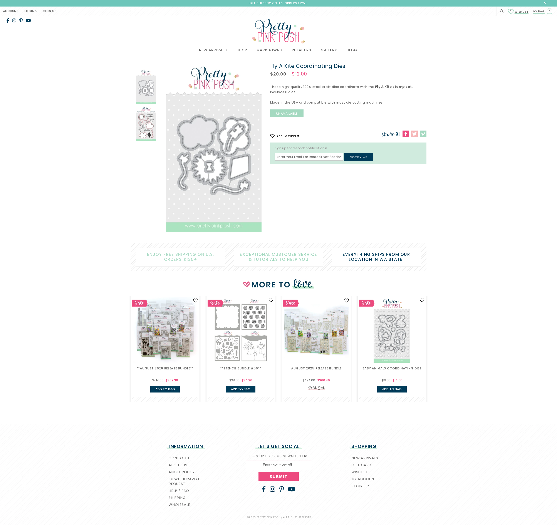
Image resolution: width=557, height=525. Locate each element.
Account (10, 11)
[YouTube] (28, 20)
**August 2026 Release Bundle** (165, 368)
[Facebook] (8, 20)
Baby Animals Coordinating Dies (391, 368)
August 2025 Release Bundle (316, 368)
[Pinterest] (21, 20)
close (545, 3)
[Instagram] (14, 20)
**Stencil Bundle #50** (240, 368)
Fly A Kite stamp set (393, 86)
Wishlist (519, 12)
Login (29, 11)
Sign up (49, 11)
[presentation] (124, 333)
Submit (278, 476)
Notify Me (358, 157)
